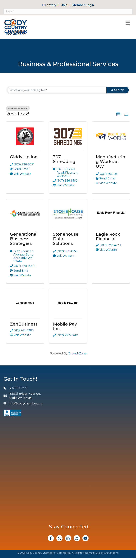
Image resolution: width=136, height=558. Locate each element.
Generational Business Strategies (24, 239)
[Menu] (127, 22)
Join (64, 5)
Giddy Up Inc (23, 156)
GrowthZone (77, 353)
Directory (49, 5)
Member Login (83, 5)
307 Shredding (64, 159)
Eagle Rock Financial (108, 236)
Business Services (17, 108)
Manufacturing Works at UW (110, 161)
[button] (118, 114)
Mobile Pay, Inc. (65, 326)
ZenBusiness (24, 324)
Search (119, 90)
